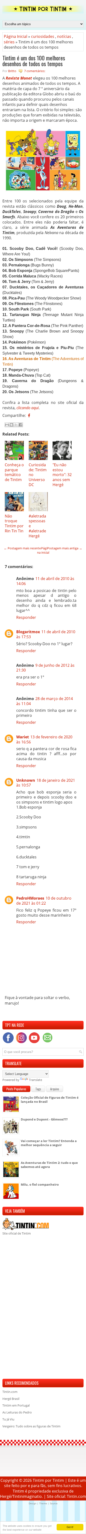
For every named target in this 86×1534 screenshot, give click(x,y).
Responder (26, 617)
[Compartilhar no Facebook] (20, 424)
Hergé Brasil (10, 1398)
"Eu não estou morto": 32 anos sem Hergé (62, 474)
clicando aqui (27, 407)
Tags (38, 1088)
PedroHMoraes (30, 898)
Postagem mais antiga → (64, 548)
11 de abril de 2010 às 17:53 (45, 634)
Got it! (70, 1527)
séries (9, 42)
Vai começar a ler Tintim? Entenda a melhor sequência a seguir (49, 1143)
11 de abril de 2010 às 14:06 (45, 581)
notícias (64, 36)
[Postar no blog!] (11, 424)
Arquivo (54, 1088)
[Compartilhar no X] (16, 424)
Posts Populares (16, 1088)
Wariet (22, 737)
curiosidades (42, 36)
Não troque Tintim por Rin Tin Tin (14, 523)
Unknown (25, 780)
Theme (43, 1503)
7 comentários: (34, 71)
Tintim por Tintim (48, 1480)
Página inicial (43, 550)
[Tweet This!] (32, 415)
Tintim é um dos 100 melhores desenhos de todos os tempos (33, 60)
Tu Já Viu (8, 1419)
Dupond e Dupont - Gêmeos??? (44, 1119)
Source (54, 1503)
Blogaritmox (28, 631)
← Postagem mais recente (22, 548)
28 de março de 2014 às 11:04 (44, 701)
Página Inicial (15, 36)
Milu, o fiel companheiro (40, 1184)
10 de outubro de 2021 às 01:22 (43, 901)
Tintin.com (9, 1392)
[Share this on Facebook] (29, 415)
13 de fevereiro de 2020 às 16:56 (44, 739)
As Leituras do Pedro (17, 1412)
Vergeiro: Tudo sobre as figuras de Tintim (31, 1426)
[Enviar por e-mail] (7, 424)
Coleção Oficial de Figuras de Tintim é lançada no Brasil (50, 1099)
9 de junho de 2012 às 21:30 (45, 668)
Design (32, 1503)
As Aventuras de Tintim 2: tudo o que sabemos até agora (49, 1165)
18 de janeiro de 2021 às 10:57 (45, 783)
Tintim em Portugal (16, 1405)
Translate (35, 1080)
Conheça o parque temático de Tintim (14, 472)
